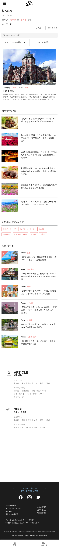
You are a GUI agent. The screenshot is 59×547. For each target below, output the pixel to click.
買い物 (28, 427)
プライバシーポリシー (13, 508)
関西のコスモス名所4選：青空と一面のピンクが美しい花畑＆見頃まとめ (39, 203)
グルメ (41, 394)
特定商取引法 (41, 513)
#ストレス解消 (20, 234)
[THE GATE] (29, 3)
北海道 (16, 383)
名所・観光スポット (39, 391)
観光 (15, 427)
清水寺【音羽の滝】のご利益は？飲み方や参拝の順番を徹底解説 (38, 325)
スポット (44, 545)
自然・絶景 (18, 394)
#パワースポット (27, 229)
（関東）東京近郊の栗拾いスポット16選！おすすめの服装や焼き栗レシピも (37, 120)
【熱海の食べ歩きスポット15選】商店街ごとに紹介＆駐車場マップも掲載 (38, 292)
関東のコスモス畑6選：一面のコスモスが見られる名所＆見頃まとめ (39, 186)
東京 (23, 383)
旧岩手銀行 (8, 91)
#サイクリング (9, 229)
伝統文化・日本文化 (21, 391)
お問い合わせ (41, 510)
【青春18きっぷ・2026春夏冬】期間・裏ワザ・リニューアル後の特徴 (38, 258)
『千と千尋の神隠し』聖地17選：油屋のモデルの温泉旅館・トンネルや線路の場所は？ (38, 276)
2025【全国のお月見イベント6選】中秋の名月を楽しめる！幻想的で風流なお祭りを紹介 (39, 155)
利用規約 (8, 511)
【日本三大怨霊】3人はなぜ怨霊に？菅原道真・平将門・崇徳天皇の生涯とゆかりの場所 (39, 310)
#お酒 (41, 229)
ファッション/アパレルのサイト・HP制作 (19, 520)
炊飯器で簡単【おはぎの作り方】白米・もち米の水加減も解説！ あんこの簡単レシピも (38, 171)
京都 (29, 383)
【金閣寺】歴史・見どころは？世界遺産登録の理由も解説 (38, 342)
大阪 (35, 383)
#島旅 (43, 234)
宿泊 (35, 427)
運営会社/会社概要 (11, 514)
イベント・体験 (30, 394)
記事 (14, 545)
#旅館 (33, 234)
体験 (21, 427)
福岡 (41, 383)
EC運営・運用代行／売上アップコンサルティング (22, 523)
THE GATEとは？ (11, 505)
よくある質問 (41, 507)
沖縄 (48, 383)
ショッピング (19, 397)
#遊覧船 (6, 234)
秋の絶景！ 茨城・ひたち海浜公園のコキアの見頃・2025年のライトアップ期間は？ (38, 138)
